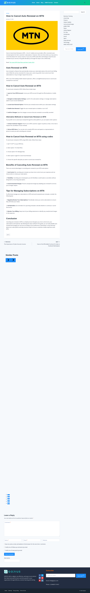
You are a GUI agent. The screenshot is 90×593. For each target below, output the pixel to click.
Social (7, 13)
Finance (66, 20)
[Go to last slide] (8, 260)
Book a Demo (79, 2)
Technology (66, 42)
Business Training (68, 16)
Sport (65, 38)
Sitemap (10, 590)
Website (45, 540)
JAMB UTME (67, 26)
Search (83, 12)
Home (33, 2)
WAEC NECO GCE (68, 44)
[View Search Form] (85, 2)
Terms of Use (23, 590)
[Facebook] (40, 575)
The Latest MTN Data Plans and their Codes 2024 (21, 62)
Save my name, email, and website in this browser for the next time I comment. (25, 544)
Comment (8, 522)
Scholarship (67, 34)
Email (25, 540)
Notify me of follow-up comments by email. (16, 547)
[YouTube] (42, 578)
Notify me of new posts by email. (13, 550)
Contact (56, 2)
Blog (42, 2)
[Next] (13, 260)
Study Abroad (67, 40)
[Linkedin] (40, 578)
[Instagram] (42, 580)
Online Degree (67, 30)
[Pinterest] (40, 580)
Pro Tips (66, 32)
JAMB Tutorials (49, 2)
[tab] (8, 494)
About (37, 2)
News (65, 28)
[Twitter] (42, 575)
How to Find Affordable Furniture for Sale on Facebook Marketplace (48, 244)
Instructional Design (69, 24)
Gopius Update (67, 22)
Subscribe (80, 49)
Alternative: (7, 558)
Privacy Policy (16, 590)
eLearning (66, 18)
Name (7, 540)
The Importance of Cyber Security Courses (15, 243)
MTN (8, 234)
